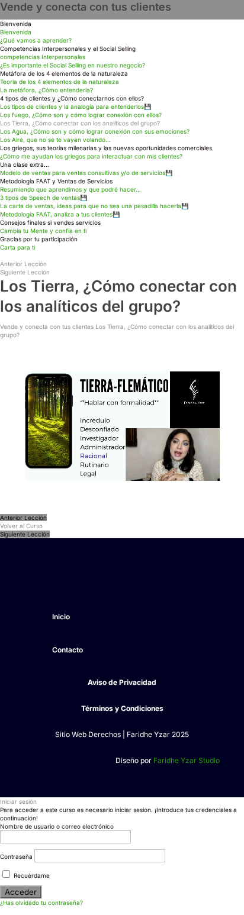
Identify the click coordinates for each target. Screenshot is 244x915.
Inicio (61, 616)
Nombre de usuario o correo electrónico (57, 826)
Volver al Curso (21, 525)
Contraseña (16, 856)
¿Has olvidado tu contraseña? (41, 902)
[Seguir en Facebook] (33, 580)
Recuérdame (31, 875)
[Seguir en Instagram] (57, 580)
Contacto (67, 649)
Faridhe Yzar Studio (186, 760)
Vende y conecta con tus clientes (85, 7)
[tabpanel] (122, 426)
